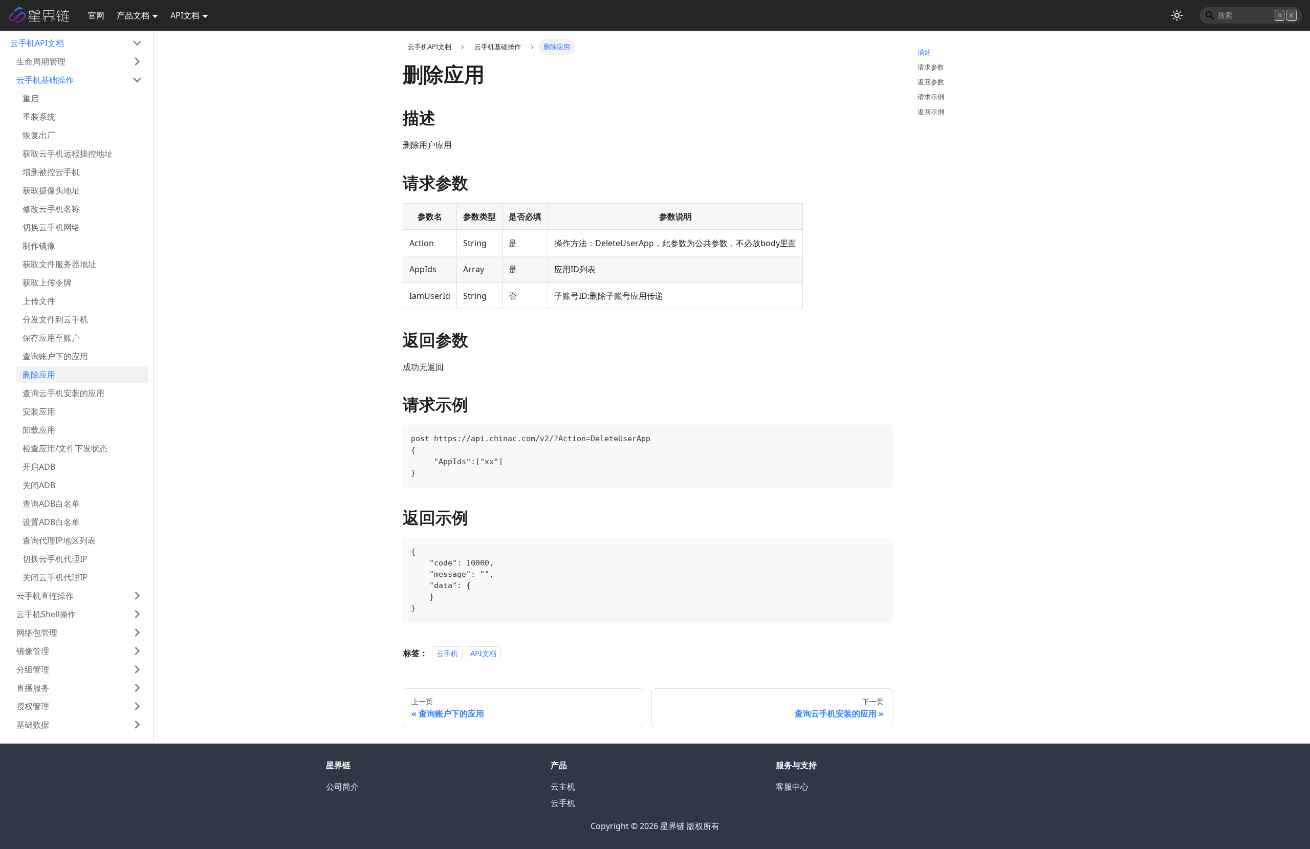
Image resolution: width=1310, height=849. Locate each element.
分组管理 (32, 669)
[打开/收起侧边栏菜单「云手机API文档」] (137, 43)
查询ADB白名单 (51, 503)
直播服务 (32, 687)
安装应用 (39, 411)
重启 (31, 98)
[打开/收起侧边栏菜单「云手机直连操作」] (137, 595)
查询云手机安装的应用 (63, 393)
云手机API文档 (37, 43)
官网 (96, 15)
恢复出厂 (39, 135)
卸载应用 (39, 430)
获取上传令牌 (47, 282)
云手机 (447, 653)
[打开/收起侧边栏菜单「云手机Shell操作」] (137, 614)
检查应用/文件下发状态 (65, 448)
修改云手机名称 (51, 208)
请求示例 (931, 96)
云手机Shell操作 (46, 614)
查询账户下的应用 (55, 356)
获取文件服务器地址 (59, 264)
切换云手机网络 (51, 227)
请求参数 (931, 67)
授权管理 (32, 706)
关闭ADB (39, 485)
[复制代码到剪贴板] (879, 437)
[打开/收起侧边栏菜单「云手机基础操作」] (137, 80)
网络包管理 (36, 632)
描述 (924, 52)
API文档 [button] (185, 15)
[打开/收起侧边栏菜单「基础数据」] (137, 724)
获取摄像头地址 (51, 190)
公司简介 (342, 786)
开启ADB (39, 466)
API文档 (483, 653)
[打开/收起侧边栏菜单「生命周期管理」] (137, 61)
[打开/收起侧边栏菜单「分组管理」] (137, 669)
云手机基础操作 (45, 79)
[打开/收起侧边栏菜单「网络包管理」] (137, 632)
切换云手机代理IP (55, 558)
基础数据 (32, 724)
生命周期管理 (41, 61)
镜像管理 (32, 651)
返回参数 (931, 81)
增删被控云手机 (51, 172)
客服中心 (792, 786)
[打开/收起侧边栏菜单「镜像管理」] (137, 651)
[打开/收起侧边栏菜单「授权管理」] (137, 706)
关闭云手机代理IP (55, 577)
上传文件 (39, 301)
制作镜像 (39, 245)
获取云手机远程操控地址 (68, 153)
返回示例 (931, 111)
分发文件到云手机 (55, 319)
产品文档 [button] (133, 15)
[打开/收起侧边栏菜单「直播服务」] (137, 688)
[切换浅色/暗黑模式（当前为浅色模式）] (1177, 15)
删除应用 (39, 374)
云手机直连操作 (45, 595)
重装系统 (39, 116)
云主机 (563, 786)
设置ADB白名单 (51, 522)
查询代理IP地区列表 (59, 540)
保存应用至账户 (51, 337)
